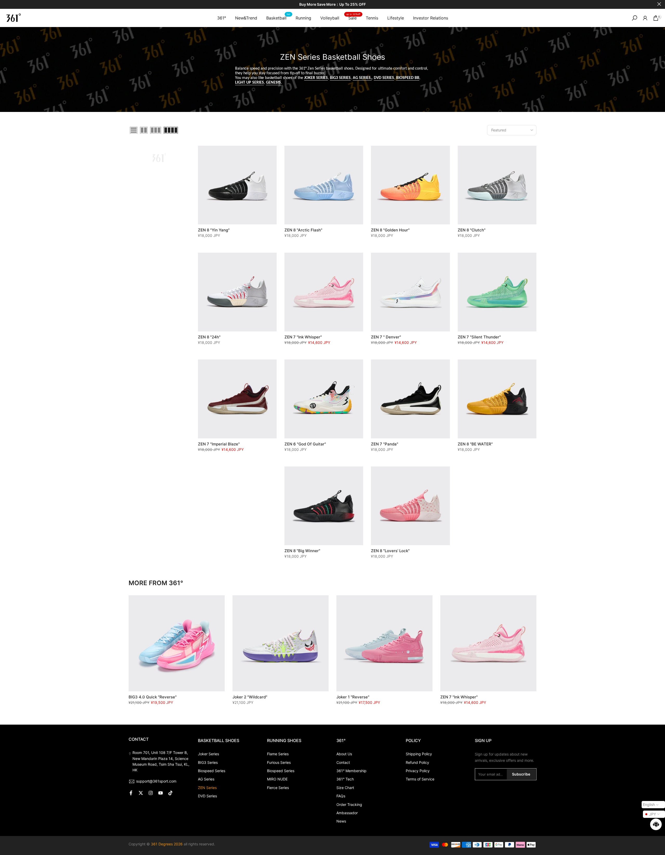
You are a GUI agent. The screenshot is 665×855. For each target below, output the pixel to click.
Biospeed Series (211, 771)
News (341, 821)
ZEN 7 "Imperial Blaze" (219, 444)
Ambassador (347, 813)
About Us (344, 754)
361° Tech (345, 779)
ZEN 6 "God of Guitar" (305, 444)
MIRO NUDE (277, 779)
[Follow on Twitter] (140, 793)
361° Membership (351, 771)
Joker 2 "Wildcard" (249, 696)
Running (303, 18)
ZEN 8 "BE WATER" (475, 444)
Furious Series (279, 762)
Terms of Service (420, 779)
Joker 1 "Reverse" (352, 696)
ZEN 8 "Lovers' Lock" (390, 550)
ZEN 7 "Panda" (384, 444)
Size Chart (345, 787)
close (6, 4)
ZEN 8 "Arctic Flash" (303, 230)
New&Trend (246, 18)
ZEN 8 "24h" (209, 337)
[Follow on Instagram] (150, 793)
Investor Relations (430, 18)
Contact (343, 762)
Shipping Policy (419, 754)
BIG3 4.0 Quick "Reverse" (153, 696)
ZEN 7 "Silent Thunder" (479, 337)
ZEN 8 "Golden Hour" (390, 230)
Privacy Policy (418, 771)
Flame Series (278, 754)
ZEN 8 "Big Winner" (302, 550)
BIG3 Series (208, 762)
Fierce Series (278, 787)
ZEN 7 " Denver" (386, 337)
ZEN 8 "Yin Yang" (214, 230)
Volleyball (329, 18)
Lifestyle (395, 18)
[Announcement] (332, 5)
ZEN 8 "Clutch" (472, 230)
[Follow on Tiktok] (170, 793)
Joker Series (208, 754)
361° (221, 18)
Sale (353, 18)
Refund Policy (417, 762)
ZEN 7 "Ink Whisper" (303, 337)
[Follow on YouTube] (160, 793)
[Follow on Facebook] (131, 793)
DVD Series (207, 796)
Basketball (278, 18)
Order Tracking (349, 804)
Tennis (372, 18)
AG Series (206, 779)
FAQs (340, 796)
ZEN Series (207, 787)
